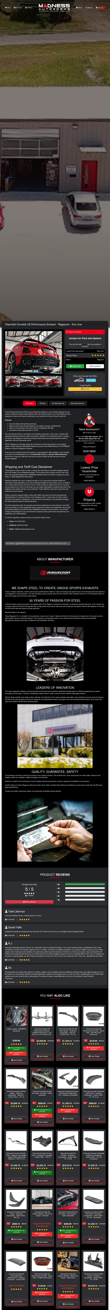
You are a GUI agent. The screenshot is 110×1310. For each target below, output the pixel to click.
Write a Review (30, 902)
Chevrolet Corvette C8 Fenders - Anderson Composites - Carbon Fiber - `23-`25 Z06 (68, 1156)
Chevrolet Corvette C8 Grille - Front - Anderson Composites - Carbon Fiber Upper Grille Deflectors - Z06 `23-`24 (16, 1156)
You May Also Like (58, 403)
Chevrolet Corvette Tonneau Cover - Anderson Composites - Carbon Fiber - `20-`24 (42, 1155)
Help (80, 7)
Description (29, 403)
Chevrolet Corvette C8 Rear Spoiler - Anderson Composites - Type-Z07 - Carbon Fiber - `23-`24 (16, 1094)
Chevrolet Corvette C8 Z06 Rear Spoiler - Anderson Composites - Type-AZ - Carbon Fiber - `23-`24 (68, 1032)
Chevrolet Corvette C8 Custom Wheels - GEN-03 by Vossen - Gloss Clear (68, 1276)
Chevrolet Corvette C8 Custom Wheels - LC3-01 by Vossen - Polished (42, 1214)
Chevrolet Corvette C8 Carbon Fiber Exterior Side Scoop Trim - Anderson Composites (68, 1093)
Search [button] (89, 7)
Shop (9, 7)
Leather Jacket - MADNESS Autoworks (16, 1030)
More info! (100, 351)
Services (19, 7)
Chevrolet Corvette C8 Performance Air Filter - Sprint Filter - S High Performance (42, 1276)
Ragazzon (100, 359)
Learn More (91, 380)
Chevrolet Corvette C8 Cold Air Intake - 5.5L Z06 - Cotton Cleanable (42, 1093)
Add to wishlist (95, 366)
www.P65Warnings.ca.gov (57, 543)
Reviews (42, 403)
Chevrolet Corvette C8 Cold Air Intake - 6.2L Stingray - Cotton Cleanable (68, 1214)
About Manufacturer (77, 403)
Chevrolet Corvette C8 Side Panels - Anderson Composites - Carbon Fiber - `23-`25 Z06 (93, 1277)
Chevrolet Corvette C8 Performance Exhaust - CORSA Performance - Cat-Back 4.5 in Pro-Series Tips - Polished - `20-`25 (42, 1032)
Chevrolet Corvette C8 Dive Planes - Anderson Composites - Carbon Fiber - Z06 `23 (16, 1215)
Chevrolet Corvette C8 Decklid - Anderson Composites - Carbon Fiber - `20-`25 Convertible (93, 1156)
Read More (88, 480)
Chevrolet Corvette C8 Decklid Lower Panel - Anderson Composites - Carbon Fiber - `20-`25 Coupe (93, 1094)
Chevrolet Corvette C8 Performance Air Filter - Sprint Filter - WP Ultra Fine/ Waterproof (93, 1032)
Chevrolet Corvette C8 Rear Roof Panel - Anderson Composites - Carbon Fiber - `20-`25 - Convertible (93, 1215)
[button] (59, 352)
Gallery (29, 7)
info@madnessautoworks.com (24, 529)
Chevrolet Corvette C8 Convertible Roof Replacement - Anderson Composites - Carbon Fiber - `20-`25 (16, 1277)
